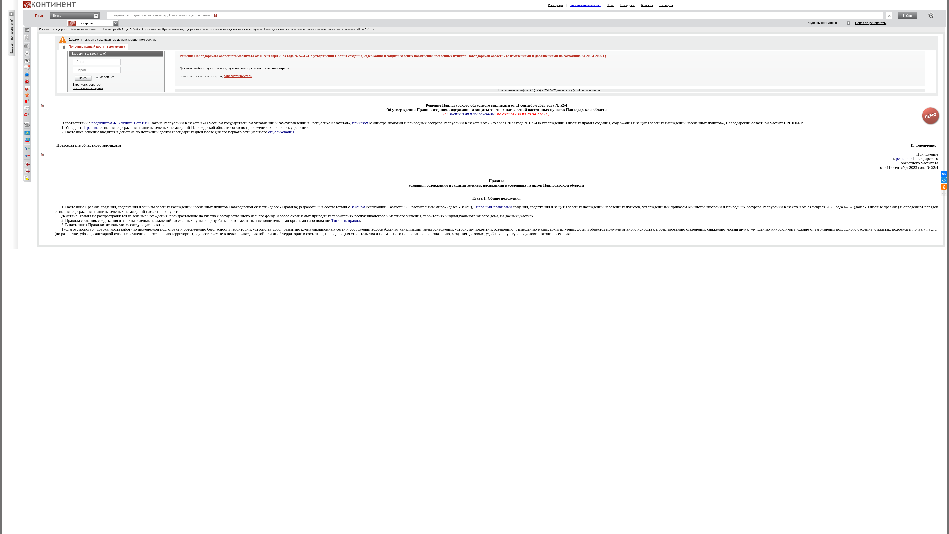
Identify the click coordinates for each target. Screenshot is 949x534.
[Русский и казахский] (27, 140)
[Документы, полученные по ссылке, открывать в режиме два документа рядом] (27, 38)
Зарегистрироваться (87, 84)
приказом (360, 123)
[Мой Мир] (944, 180)
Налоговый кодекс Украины (189, 15)
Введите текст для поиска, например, (160, 15)
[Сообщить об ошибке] (27, 178)
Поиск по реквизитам (870, 23)
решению (904, 158)
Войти (83, 78)
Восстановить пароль (88, 88)
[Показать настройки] (931, 15)
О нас (610, 5)
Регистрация (555, 5)
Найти (907, 15)
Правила (91, 127)
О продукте (627, 5)
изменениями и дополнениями (471, 114)
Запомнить (107, 77)
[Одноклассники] (944, 187)
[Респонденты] (27, 171)
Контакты (647, 5)
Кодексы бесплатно (822, 23)
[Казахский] (27, 133)
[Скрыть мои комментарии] (27, 109)
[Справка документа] (27, 81)
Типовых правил (345, 220)
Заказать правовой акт (585, 5)
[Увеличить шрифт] (27, 149)
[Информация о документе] (27, 74)
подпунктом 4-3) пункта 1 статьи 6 (120, 123)
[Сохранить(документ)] (27, 46)
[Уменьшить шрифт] (27, 155)
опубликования (281, 132)
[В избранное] (27, 95)
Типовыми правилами (493, 207)
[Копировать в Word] (27, 60)
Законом (358, 207)
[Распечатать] (27, 53)
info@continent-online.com (584, 90)
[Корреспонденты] (27, 164)
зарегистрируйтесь (238, 76)
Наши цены (666, 5)
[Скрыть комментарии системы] (27, 67)
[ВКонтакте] (944, 174)
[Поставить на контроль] (27, 88)
